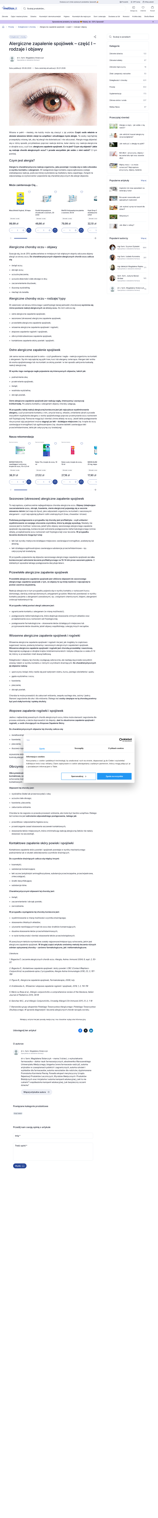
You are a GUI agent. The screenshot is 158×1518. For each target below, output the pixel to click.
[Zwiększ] (23, 230)
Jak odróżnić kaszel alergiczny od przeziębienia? (131, 135)
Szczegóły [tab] (79, 748)
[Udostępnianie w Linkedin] (91, 1031)
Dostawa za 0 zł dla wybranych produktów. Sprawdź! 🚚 (79, 2)
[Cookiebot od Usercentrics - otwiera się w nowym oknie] (121, 740)
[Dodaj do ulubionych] (29, 192)
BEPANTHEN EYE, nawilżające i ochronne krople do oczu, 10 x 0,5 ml (19, 464)
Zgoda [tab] (42, 748)
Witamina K (123, 216)
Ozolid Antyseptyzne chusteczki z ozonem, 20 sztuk (44, 212)
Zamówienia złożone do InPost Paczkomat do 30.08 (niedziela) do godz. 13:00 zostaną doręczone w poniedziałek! (78, 22)
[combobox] (73, 8)
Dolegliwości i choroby (27, 27)
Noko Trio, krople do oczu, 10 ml (46, 463)
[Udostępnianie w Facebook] (80, 1031)
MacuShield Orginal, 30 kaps (20, 210)
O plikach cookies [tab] (116, 748)
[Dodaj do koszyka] (28, 230)
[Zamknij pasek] (153, 22)
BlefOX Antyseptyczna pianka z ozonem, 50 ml (72, 211)
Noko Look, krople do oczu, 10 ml (71, 463)
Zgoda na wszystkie (114, 776)
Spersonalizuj (77, 776)
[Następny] (95, 238)
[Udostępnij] (95, 37)
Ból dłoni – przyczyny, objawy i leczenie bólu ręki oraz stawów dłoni (131, 155)
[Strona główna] (3, 27)
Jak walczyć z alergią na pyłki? (131, 143)
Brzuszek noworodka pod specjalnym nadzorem (129, 198)
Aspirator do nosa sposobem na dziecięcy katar (132, 189)
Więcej (143, 180)
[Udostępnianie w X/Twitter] (86, 1031)
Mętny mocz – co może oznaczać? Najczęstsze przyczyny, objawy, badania (130, 167)
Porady (11, 27)
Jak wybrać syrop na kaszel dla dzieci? (132, 207)
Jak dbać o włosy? (126, 225)
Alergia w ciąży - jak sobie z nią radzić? (132, 126)
